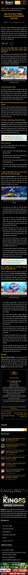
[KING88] (9, 2)
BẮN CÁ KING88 (17, 407)
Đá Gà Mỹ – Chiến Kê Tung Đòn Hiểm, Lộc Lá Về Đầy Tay (16, 464)
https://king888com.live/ (13, 562)
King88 (17, 385)
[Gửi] (25, 429)
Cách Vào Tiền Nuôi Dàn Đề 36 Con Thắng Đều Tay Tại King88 (15, 470)
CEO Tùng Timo (21, 22)
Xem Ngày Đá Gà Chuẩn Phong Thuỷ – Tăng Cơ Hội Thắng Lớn (16, 445)
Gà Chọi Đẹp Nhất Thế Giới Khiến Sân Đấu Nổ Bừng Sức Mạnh (15, 439)
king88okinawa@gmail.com (13, 560)
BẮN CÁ (8, 8)
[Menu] (2, 2)
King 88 (14, 31)
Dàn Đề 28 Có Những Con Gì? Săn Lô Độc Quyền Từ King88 (15, 476)
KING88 (3, 8)
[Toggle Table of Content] (10, 43)
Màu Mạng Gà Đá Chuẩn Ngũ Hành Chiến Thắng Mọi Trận (15, 451)
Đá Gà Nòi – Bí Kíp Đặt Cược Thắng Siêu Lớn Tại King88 (15, 458)
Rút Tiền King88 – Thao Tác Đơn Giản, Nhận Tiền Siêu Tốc (20, 414)
